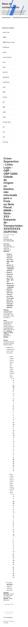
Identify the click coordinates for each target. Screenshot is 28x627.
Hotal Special (6, 77)
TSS (4, 137)
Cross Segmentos (6, 17)
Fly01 (4, 67)
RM (3, 102)
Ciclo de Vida (6, 32)
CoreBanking (6, 47)
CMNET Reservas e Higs (8, 42)
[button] (9, 607)
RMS (4, 107)
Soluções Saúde (7, 122)
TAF (4, 127)
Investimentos (6, 82)
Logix (4, 87)
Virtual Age (5, 142)
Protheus (5, 97)
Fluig (4, 62)
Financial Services (7, 57)
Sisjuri (4, 117)
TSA (4, 132)
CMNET (4, 37)
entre (10, 621)
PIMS (4, 92)
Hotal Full (5, 72)
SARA (4, 112)
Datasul (4, 52)
